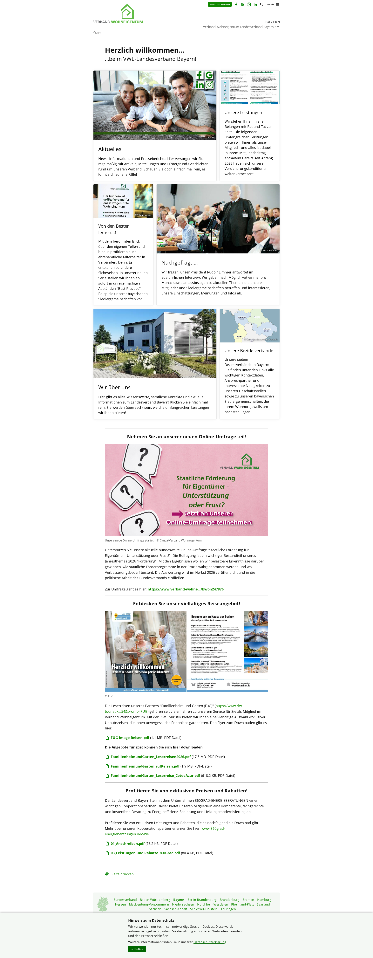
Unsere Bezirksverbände (249, 350)
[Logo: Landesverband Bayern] (136, 13)
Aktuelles (109, 149)
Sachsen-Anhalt (175, 909)
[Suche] (261, 5)
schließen (137, 949)
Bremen (248, 900)
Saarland (263, 904)
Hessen (120, 904)
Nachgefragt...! (179, 262)
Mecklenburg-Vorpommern (149, 904)
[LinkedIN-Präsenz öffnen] (255, 5)
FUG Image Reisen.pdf (130, 737)
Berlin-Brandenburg (202, 900)
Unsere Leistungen (243, 112)
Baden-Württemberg (155, 900)
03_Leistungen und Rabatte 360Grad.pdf (145, 853)
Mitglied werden (220, 4)
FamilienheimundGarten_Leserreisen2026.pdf (151, 756)
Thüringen (228, 909)
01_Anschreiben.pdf (128, 843)
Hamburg (264, 900)
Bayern (178, 900)
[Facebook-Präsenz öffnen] (235, 5)
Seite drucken (123, 874)
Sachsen (155, 909)
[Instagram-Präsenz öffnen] (248, 5)
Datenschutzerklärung (209, 942)
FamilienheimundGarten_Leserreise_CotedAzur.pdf (155, 775)
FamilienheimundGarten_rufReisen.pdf (145, 766)
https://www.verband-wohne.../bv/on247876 (186, 589)
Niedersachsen (183, 904)
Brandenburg (229, 900)
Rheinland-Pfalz (242, 904)
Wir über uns (114, 387)
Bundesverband (125, 900)
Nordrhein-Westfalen (212, 904)
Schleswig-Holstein (204, 909)
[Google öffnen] (242, 5)
